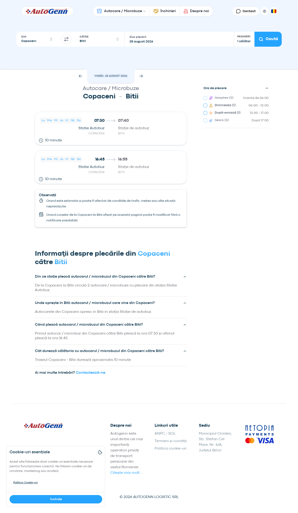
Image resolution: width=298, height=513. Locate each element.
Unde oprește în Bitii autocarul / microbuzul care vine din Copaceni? (95, 303)
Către (84, 37)
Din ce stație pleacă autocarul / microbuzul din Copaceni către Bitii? (95, 276)
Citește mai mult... (126, 473)
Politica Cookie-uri (25, 483)
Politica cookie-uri (170, 448)
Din (23, 37)
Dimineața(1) (225, 105)
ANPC (160, 433)
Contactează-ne (90, 372)
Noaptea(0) (224, 97)
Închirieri (168, 11)
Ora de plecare (215, 88)
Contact (249, 11)
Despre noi (199, 11)
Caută (272, 39)
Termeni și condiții (171, 441)
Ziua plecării (137, 37)
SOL (172, 433)
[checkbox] (205, 98)
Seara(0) (222, 120)
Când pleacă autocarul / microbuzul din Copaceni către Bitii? (89, 324)
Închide (56, 499)
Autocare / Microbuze (123, 11)
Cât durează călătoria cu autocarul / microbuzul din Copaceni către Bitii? (99, 351)
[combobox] (37, 39)
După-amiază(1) (227, 112)
